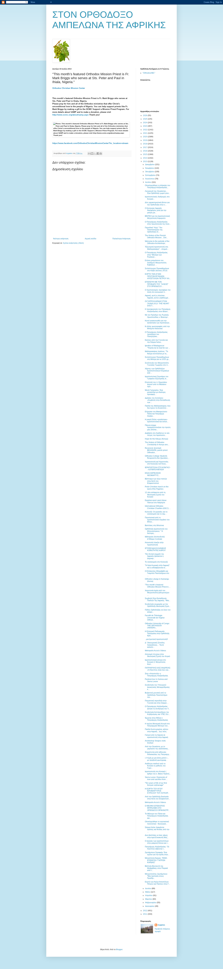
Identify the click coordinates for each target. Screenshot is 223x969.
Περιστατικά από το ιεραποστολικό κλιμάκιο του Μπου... (157, 520)
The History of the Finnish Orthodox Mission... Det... (156, 236)
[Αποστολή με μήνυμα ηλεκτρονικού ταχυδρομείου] (89, 153)
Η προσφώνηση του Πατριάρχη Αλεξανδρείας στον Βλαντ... (157, 310)
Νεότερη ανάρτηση (60, 239)
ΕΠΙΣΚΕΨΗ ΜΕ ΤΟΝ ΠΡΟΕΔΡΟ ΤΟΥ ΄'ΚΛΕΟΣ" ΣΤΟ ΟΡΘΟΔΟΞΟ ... (156, 284)
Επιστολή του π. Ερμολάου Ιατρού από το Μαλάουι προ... (156, 384)
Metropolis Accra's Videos (155, 651)
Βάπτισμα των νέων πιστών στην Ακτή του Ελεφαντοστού (156, 481)
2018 (145, 144)
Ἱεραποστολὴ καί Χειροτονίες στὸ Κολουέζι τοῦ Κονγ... (156, 463)
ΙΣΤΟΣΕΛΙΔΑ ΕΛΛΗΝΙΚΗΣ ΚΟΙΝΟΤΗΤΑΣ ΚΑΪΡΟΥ (155, 549)
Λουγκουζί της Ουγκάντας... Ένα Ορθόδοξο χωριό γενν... (157, 192)
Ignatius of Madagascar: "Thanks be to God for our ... (157, 347)
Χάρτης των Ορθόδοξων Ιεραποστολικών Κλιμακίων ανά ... (157, 371)
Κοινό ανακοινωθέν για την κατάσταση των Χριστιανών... (158, 322)
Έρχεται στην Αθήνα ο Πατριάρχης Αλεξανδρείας (156, 719)
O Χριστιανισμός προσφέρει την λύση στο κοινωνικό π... (158, 291)
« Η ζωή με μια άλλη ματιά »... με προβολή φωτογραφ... (157, 759)
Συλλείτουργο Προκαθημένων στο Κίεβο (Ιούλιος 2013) (157, 269)
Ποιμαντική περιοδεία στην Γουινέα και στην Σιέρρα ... (156, 702)
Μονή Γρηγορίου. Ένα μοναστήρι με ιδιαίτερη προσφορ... (155, 392)
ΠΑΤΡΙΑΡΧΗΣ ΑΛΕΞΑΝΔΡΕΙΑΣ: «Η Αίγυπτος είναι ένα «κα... (158, 669)
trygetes (161, 925)
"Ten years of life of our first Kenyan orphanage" (156, 784)
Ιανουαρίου (150, 906)
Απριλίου (149, 895)
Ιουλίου (148, 182)
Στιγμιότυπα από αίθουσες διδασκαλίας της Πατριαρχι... (157, 753)
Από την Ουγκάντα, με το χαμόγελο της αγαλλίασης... (157, 747)
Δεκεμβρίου (150, 164)
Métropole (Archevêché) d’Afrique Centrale (155, 538)
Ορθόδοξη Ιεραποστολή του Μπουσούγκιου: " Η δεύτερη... (156, 531)
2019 (145, 140)
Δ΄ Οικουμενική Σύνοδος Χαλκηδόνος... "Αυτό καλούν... (155, 645)
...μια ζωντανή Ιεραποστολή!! (156, 639)
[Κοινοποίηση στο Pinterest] (100, 153)
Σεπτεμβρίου (150, 175)
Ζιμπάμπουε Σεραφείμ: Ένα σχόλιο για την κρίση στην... (157, 853)
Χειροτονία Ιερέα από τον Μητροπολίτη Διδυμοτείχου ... (157, 592)
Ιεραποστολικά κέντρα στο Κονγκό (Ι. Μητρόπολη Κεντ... (155, 662)
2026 (145, 115)
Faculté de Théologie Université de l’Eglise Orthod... (155, 617)
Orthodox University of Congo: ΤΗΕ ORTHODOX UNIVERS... (157, 625)
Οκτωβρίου (150, 172)
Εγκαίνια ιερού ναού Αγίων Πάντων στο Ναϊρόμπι (155, 501)
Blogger (119, 949)
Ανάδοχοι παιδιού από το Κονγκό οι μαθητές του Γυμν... (155, 766)
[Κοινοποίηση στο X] (94, 153)
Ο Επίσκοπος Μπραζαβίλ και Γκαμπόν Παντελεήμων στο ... (157, 573)
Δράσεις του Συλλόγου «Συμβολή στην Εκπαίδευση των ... (157, 400)
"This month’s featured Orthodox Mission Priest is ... (157, 586)
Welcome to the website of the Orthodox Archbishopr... (157, 242)
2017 (145, 147)
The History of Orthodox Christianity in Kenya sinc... (157, 443)
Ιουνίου (148, 888)
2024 (145, 123)
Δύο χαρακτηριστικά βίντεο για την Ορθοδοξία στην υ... (157, 203)
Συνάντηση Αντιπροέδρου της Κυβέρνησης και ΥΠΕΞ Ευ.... (157, 713)
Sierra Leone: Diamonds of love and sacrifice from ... (156, 778)
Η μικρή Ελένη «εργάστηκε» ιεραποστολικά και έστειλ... (156, 420)
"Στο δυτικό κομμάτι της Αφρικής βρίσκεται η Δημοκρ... (154, 556)
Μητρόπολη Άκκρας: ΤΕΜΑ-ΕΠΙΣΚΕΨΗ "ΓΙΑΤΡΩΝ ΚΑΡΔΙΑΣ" (156, 860)
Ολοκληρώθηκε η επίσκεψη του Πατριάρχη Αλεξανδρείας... (157, 186)
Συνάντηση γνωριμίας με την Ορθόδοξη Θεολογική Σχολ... (157, 605)
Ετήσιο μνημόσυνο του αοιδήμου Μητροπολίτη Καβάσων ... (155, 262)
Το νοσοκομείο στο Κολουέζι (156, 562)
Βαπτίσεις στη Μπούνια (154, 525)
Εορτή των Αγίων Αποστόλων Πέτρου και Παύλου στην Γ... (157, 883)
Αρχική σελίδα (90, 239)
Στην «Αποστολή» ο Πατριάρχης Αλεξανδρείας (156, 675)
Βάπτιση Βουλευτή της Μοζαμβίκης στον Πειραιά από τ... (156, 868)
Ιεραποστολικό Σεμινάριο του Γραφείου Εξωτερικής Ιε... (156, 377)
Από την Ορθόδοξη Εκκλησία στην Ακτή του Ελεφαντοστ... (157, 798)
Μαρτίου (149, 899)
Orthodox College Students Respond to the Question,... (157, 457)
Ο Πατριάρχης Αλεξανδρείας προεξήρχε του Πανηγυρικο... (156, 334)
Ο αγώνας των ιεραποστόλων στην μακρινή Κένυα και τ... (157, 842)
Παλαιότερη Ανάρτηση (121, 239)
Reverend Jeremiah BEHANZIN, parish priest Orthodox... (156, 450)
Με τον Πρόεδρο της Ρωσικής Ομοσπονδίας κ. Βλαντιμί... (157, 316)
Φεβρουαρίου (151, 903)
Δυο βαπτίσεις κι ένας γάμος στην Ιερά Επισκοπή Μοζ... (157, 836)
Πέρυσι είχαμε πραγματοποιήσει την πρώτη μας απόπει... (158, 427)
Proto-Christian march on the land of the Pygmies (157, 488)
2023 (145, 126)
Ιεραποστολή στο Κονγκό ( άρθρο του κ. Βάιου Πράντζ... (158, 772)
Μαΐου (148, 892)
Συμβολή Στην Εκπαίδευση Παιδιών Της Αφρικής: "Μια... (157, 599)
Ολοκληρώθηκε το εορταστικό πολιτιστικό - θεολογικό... (157, 823)
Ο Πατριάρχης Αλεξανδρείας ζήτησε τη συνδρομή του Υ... (157, 707)
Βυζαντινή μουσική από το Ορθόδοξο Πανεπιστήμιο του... (156, 695)
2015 (145, 154)
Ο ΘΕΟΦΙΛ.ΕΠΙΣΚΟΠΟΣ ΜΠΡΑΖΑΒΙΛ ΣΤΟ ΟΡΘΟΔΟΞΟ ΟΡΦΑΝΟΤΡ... (157, 808)
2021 (145, 133)
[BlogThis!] (92, 153)
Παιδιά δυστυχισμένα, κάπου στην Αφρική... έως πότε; (156, 730)
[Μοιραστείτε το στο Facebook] (97, 153)
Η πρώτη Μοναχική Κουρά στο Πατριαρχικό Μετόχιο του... (157, 725)
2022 (145, 130)
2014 (145, 158)
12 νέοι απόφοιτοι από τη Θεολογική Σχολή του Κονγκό (155, 494)
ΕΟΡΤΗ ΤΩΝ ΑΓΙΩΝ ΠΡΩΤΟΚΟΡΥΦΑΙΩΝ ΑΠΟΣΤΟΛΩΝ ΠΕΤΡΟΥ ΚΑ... (158, 276)
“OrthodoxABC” (149, 73)
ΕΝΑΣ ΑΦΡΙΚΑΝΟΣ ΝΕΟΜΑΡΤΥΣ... (153, 474)
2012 (145, 911)
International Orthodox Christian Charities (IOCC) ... (158, 507)
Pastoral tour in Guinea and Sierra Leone (156, 680)
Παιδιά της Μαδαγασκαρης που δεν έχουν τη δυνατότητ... (158, 407)
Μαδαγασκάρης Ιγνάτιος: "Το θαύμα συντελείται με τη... (156, 352)
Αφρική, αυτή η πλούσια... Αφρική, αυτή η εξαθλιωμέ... (157, 296)
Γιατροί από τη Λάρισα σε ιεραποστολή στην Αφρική (156, 736)
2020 (145, 137)
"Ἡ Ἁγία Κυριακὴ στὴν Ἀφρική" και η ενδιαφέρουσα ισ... (157, 566)
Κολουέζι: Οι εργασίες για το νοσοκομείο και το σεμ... (156, 513)
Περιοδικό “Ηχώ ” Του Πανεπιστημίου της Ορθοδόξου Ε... (154, 230)
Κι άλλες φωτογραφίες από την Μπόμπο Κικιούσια (157, 327)
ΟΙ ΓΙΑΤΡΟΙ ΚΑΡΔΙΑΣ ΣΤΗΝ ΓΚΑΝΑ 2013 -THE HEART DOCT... (157, 303)
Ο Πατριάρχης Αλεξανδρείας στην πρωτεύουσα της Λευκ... (158, 223)
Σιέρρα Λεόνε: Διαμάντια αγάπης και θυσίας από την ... (157, 829)
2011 (145, 914)
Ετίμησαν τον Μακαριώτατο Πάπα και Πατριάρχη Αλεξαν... (156, 414)
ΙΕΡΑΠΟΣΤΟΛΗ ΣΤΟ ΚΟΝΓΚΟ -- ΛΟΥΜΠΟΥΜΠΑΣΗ (158, 468)
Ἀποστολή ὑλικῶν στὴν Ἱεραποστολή (154, 543)
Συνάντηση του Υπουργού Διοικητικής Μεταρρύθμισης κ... (157, 687)
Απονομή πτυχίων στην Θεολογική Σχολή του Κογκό (157, 655)
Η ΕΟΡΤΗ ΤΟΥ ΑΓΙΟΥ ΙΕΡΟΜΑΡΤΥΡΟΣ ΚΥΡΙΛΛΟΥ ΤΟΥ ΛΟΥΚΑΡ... (157, 791)
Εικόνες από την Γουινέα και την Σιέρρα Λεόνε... (156, 341)
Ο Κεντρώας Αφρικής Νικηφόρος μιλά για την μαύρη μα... (155, 210)
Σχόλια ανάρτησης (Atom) (73, 243)
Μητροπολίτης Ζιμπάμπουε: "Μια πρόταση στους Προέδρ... (156, 876)
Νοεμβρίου (150, 168)
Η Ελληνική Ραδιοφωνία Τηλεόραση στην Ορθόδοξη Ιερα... (157, 633)
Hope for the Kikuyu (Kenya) (156, 439)
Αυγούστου (150, 179)
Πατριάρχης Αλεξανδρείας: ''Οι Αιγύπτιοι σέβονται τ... (157, 848)
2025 (145, 119)
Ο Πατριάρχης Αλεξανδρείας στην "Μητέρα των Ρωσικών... (156, 255)
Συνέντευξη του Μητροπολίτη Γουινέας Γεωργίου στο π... (157, 364)
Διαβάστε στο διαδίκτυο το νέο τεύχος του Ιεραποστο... (157, 434)
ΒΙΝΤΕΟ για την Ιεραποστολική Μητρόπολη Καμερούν (157, 217)
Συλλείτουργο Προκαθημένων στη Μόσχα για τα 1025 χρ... (157, 358)
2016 (145, 151)
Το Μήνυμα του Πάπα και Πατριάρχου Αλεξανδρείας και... (156, 816)
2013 (145, 161)
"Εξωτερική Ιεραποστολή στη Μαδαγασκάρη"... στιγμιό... (157, 248)
